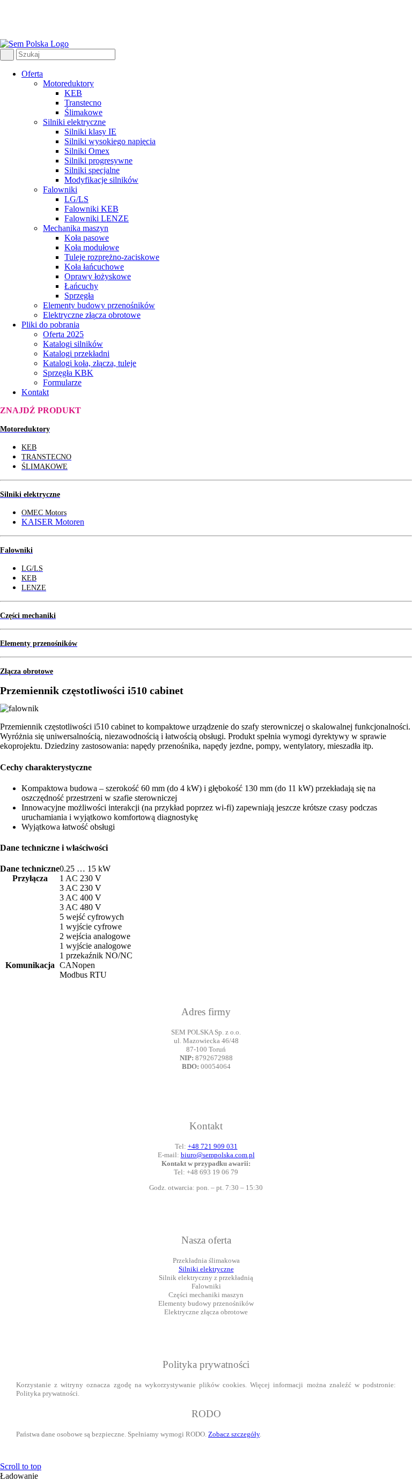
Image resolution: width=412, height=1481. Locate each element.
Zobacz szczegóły (234, 1434)
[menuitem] (216, 194)
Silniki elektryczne (206, 1269)
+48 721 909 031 (213, 1146)
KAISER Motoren (52, 521)
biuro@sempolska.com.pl (218, 1155)
